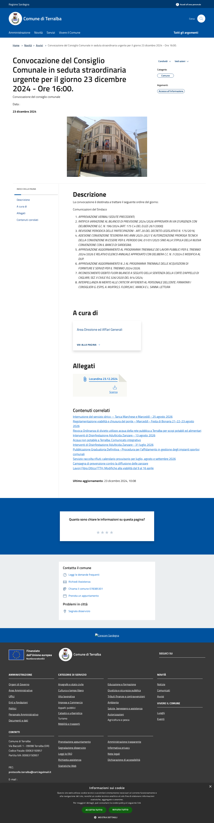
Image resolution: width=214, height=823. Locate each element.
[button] (106, 817)
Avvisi (39, 45)
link (139, 802)
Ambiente (113, 702)
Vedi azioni (180, 61)
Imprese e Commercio (70, 702)
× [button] (210, 786)
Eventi (161, 719)
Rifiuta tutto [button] (120, 809)
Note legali (114, 754)
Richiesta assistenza (69, 760)
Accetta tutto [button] (94, 809)
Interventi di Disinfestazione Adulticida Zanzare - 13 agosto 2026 (114, 435)
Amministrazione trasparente (124, 742)
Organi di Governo (19, 684)
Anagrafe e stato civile (71, 684)
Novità (28, 45)
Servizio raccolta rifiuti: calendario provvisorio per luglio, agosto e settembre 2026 (124, 458)
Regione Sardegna (19, 4)
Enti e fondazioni (18, 702)
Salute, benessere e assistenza (125, 708)
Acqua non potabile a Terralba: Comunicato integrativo (107, 440)
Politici (12, 708)
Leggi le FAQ (65, 754)
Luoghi (161, 713)
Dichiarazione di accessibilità (124, 760)
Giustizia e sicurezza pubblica (124, 690)
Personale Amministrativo (23, 714)
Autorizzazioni (116, 714)
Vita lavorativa (66, 696)
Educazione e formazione (122, 684)
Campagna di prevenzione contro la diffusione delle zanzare (110, 463)
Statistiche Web (67, 766)
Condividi (163, 61)
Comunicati (163, 690)
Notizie (161, 684)
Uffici (12, 696)
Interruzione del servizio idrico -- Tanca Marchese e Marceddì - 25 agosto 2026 (123, 416)
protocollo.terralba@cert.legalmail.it (30, 772)
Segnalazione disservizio (72, 748)
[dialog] (107, 803)
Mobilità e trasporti (69, 724)
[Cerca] (201, 19)
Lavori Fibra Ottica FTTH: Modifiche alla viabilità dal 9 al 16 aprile (113, 468)
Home (16, 45)
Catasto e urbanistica (70, 713)
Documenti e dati (18, 720)
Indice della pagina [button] (26, 189)
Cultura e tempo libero (71, 690)
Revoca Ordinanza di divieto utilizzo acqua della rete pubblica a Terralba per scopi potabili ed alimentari (137, 430)
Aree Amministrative (20, 690)
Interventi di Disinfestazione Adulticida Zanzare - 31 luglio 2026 (113, 444)
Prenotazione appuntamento (74, 742)
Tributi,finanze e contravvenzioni (126, 696)
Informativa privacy (119, 748)
